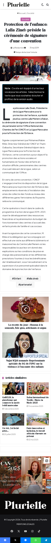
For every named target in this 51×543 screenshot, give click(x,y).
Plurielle (43, 520)
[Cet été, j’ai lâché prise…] (13, 419)
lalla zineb (33, 278)
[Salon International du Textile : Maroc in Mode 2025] (38, 388)
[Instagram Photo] (10, 475)
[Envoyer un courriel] (25, 48)
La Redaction (18, 48)
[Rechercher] (47, 5)
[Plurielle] (18, 4)
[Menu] (3, 5)
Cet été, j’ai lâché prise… (10, 429)
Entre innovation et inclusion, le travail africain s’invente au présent (36, 432)
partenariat (26, 284)
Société (30, 13)
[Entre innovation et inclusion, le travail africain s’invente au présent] (38, 419)
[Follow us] (46, 460)
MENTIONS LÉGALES (25, 524)
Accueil (22, 13)
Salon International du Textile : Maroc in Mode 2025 (38, 400)
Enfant (17, 278)
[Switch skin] (42, 5)
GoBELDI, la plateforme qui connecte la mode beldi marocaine (11, 401)
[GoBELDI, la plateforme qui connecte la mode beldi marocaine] (13, 388)
